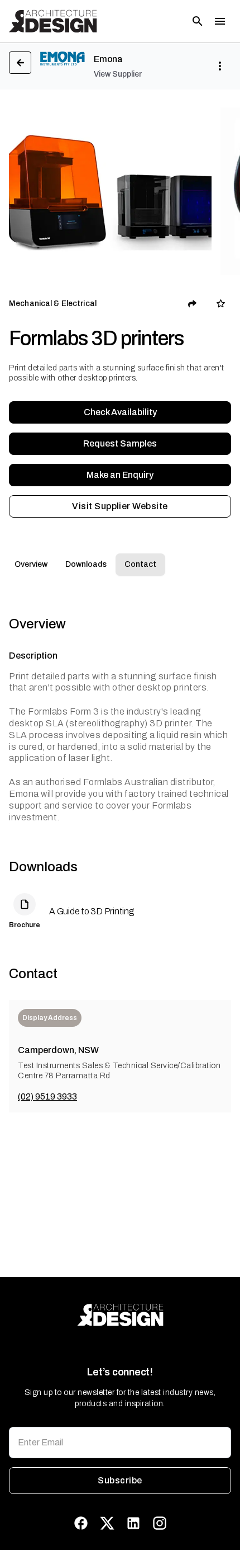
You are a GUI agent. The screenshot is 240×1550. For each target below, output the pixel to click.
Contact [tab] (140, 564)
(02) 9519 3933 (47, 1096)
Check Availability (120, 412)
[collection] (220, 303)
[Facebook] (81, 1523)
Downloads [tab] (86, 564)
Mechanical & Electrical (53, 303)
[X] (107, 1523)
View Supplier (118, 74)
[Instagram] (159, 1523)
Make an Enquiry (120, 475)
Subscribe (120, 1480)
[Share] (192, 304)
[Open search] (197, 21)
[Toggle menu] (220, 21)
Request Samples (120, 443)
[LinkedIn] (133, 1523)
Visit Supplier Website (119, 506)
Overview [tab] (31, 564)
